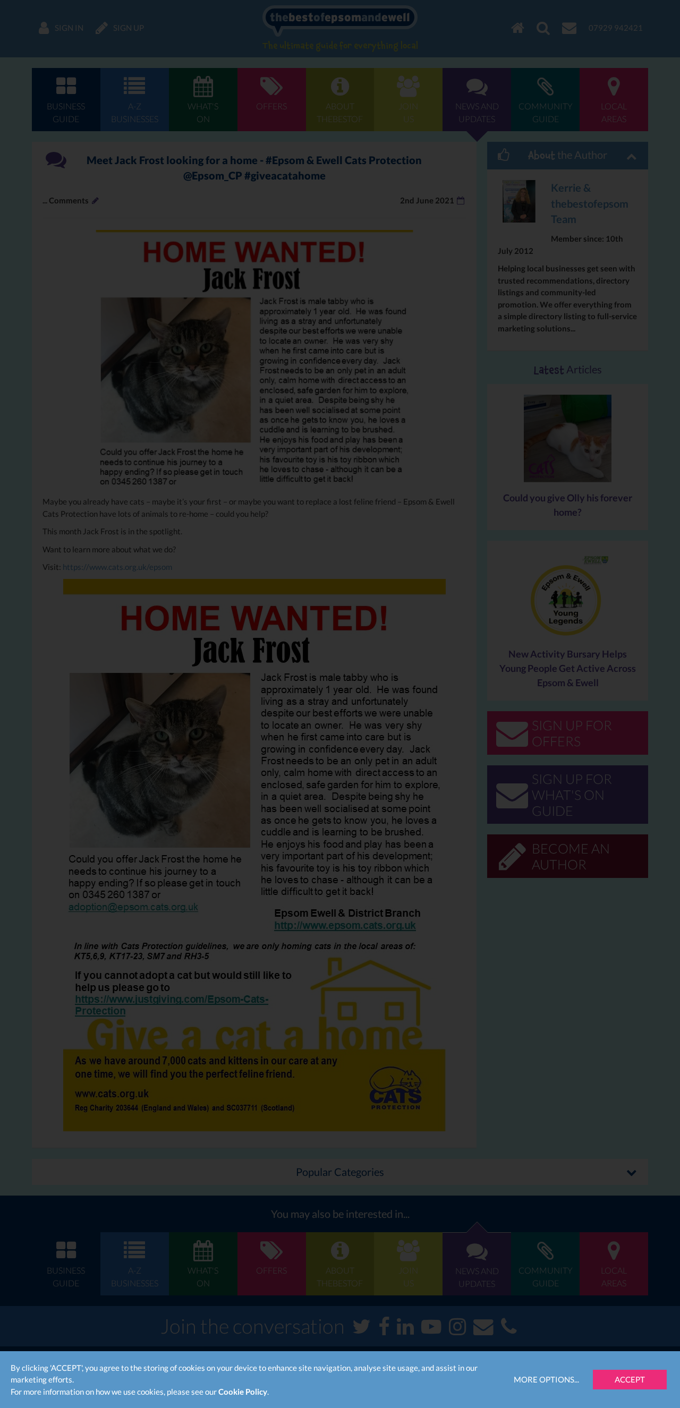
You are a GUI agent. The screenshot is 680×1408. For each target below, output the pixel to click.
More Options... (546, 1379)
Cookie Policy (242, 1391)
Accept (630, 1379)
